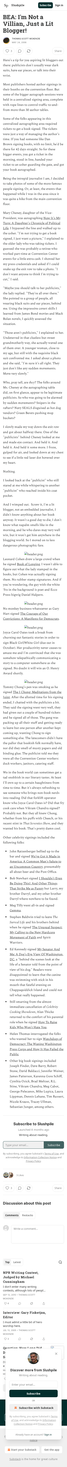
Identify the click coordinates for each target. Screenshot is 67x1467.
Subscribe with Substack (36, 1408)
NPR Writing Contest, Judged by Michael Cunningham (20, 1277)
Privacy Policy (45, 1424)
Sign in (59, 5)
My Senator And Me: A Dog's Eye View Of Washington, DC (36, 954)
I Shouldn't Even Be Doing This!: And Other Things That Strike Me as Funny (36, 883)
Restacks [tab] (27, 1215)
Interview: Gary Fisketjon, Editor (24, 1314)
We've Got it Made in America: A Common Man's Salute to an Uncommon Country (35, 861)
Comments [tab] (11, 1215)
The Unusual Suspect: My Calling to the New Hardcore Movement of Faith (36, 932)
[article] (33, 1288)
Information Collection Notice (40, 1157)
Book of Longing (28, 564)
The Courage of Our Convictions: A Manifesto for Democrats (31, 616)
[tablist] (19, 1215)
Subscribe (45, 5)
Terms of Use (51, 1153)
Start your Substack (23, 1449)
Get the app (51, 1449)
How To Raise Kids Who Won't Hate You (33, 1025)
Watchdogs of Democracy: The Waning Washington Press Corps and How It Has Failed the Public (36, 1047)
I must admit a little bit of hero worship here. (22, 1324)
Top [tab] (7, 1262)
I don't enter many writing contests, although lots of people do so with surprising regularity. (24, 1288)
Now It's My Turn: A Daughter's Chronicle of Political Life (31, 223)
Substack (15, 1459)
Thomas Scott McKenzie (26, 38)
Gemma (15, 910)
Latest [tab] (17, 1262)
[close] (56, 1354)
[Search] (60, 1262)
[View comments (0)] (19, 51)
